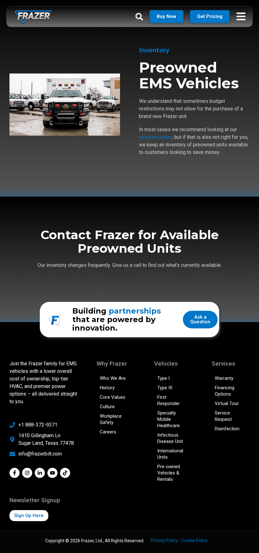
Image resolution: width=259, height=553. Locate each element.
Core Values (112, 397)
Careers (108, 432)
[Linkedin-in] (40, 473)
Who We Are (113, 378)
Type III (164, 388)
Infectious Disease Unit (170, 438)
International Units (170, 454)
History (107, 388)
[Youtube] (52, 473)
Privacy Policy (164, 540)
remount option (155, 137)
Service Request (223, 416)
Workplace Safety (111, 419)
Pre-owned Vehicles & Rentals (168, 473)
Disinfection (227, 429)
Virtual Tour (227, 403)
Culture (107, 406)
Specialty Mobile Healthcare (168, 419)
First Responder (168, 400)
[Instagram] (27, 473)
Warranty (224, 378)
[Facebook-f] (14, 473)
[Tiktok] (65, 473)
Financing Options (224, 391)
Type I (163, 378)
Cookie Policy (195, 540)
